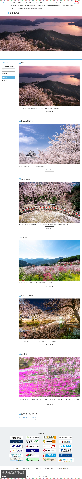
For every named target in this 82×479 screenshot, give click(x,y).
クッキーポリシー (6, 474)
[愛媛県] (49, 441)
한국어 (45, 472)
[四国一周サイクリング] (49, 455)
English (32, 472)
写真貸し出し (47, 468)
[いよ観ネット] (49, 437)
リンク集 (41, 468)
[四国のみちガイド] (16, 459)
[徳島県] (16, 441)
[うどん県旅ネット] (32, 437)
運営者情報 (15, 468)
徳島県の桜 (4, 70)
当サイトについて (21, 468)
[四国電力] (49, 450)
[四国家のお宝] (66, 460)
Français (50, 472)
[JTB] (49, 446)
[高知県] (66, 441)
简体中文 (41, 472)
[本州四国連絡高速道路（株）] (66, 450)
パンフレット (36, 468)
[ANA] (16, 446)
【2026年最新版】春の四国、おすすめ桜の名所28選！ (8, 66)
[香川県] (32, 441)
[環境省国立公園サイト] (32, 455)
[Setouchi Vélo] (66, 455)
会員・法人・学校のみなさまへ (57, 468)
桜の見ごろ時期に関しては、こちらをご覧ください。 (29, 417)
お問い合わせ (66, 468)
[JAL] (32, 446)
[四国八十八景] (32, 459)
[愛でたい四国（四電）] (49, 459)
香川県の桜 (4, 73)
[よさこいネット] (66, 437)
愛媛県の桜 (4, 77)
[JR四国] (66, 446)
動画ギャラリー (29, 468)
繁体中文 (36, 472)
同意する (4, 476)
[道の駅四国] (16, 455)
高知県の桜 (4, 80)
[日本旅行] (16, 450)
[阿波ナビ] (16, 437)
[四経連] (32, 450)
